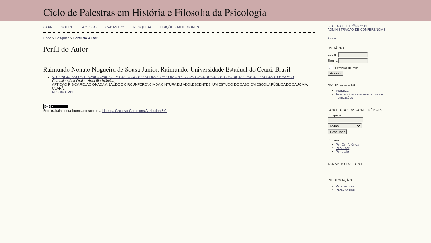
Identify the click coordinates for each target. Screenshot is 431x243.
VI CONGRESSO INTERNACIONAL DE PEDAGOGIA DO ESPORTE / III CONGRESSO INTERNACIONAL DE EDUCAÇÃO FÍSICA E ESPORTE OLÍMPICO (173, 77)
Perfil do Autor (85, 38)
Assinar (341, 94)
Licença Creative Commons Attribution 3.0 (134, 111)
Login (332, 54)
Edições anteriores (179, 27)
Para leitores (345, 186)
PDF (71, 92)
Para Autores (345, 189)
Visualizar (343, 90)
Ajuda (332, 38)
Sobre (67, 27)
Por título (342, 151)
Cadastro (114, 27)
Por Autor (342, 148)
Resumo (59, 92)
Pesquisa (142, 27)
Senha (333, 60)
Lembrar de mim (346, 68)
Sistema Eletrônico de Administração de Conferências (357, 27)
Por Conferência (347, 144)
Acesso (89, 27)
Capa (47, 27)
